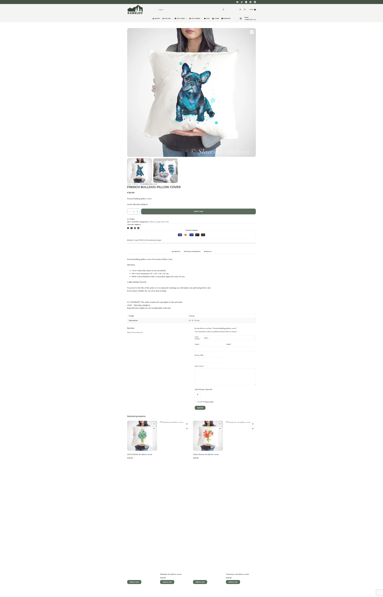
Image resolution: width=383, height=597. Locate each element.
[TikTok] (242, 2)
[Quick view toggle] (154, 428)
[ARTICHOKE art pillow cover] (142, 436)
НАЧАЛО (157, 18)
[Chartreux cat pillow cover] (241, 496)
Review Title (199, 355)
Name (197, 344)
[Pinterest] (135, 228)
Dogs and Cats (162, 222)
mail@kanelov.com (250, 19)
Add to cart (198, 211)
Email (228, 344)
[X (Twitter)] (131, 228)
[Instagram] (246, 2)
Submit (200, 408)
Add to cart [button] (134, 582)
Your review (199, 366)
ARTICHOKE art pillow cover (139, 454)
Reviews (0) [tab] (207, 251)
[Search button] (223, 9)
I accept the (205, 402)
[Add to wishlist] (154, 423)
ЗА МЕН (216, 18)
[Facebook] (250, 2)
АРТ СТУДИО (181, 18)
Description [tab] (176, 251)
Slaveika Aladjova (142, 305)
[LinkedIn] (255, 2)
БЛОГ (208, 18)
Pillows (152, 222)
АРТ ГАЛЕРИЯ (195, 18)
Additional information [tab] (192, 251)
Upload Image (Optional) (203, 389)
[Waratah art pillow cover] (175, 496)
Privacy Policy (209, 402)
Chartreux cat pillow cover (237, 574)
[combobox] (189, 9)
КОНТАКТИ (227, 18)
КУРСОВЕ (167, 18)
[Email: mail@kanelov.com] (240, 18)
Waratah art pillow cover (171, 574)
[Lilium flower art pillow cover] (208, 436)
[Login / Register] (240, 9)
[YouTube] (237, 2)
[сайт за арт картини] (135, 9)
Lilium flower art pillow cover (206, 454)
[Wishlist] (244, 9)
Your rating (197, 338)
